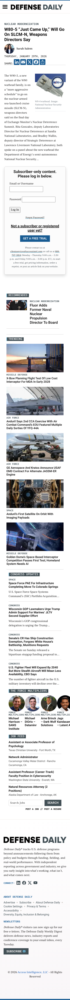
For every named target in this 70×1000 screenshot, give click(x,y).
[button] (5, 7)
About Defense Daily (48, 902)
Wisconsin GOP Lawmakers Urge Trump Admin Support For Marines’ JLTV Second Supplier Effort (34, 612)
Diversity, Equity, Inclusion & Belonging (26, 914)
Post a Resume (52, 809)
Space (9, 510)
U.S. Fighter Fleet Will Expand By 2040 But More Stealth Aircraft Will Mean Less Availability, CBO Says (35, 671)
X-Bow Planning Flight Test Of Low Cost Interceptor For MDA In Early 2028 (31, 380)
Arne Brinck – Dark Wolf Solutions (48, 722)
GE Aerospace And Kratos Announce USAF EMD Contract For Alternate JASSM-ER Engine (33, 471)
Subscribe (25, 902)
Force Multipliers (16, 713)
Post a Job (32, 809)
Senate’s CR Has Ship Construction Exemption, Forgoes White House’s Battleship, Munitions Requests (31, 641)
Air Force (12, 418)
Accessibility (11, 910)
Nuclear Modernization (21, 24)
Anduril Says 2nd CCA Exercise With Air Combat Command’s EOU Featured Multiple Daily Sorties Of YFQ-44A (34, 425)
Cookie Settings (13, 906)
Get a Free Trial (35, 238)
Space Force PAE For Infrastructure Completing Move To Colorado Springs (33, 584)
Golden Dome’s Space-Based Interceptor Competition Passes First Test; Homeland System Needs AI (33, 560)
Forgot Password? (35, 217)
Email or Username (22, 184)
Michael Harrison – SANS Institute (15, 723)
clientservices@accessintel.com (26, 251)
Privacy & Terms (36, 906)
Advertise (9, 902)
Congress (14, 605)
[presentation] (17, 703)
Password (15, 199)
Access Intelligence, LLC (32, 972)
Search (53, 802)
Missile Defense (16, 375)
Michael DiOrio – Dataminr (31, 722)
